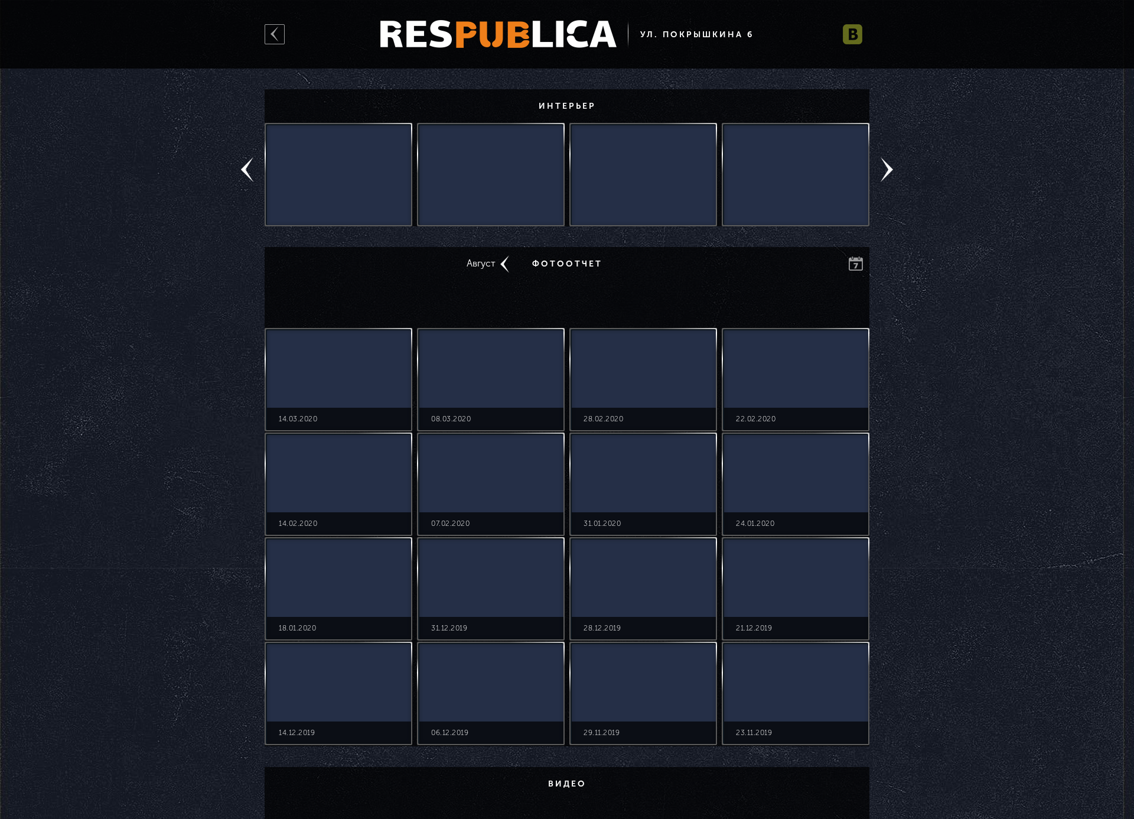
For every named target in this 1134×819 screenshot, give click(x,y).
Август (481, 263)
